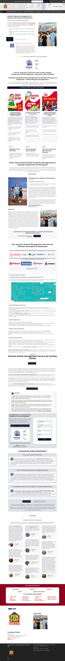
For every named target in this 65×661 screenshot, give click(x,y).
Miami (20, 591)
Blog (44, 11)
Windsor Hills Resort (52, 597)
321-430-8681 (34, 206)
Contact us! (10, 639)
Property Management (11, 11)
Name (39, 426)
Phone (39, 434)
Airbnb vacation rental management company (38, 168)
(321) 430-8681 (59, 6)
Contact (53, 11)
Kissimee (32, 589)
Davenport (24, 23)
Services (20, 11)
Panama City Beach (39, 591)
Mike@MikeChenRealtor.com (28, 43)
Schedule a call (26, 501)
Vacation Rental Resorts (29, 11)
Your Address (41, 421)
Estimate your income (32, 268)
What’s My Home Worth (39, 501)
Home (4, 11)
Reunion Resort (25, 596)
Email (39, 430)
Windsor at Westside (39, 600)
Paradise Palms (13, 600)
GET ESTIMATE (32, 363)
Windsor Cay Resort (52, 596)
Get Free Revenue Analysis (9, 39)
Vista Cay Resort (38, 599)
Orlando (49, 589)
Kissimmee (18, 23)
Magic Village (12, 599)
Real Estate (38, 11)
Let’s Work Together (32, 174)
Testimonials (59, 11)
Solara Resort (25, 599)
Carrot (48, 650)
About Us (48, 11)
